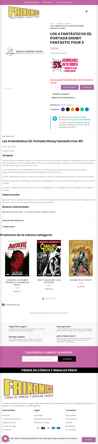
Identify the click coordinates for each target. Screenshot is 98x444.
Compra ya (86, 87)
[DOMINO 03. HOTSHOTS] (81, 258)
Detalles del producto (13, 220)
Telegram (87, 109)
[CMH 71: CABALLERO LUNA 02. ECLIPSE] (49, 258)
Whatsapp (82, 109)
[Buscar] (81, 12)
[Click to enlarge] (6, 76)
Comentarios (8, 227)
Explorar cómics (49, 212)
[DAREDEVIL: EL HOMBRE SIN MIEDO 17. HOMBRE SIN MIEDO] (17, 258)
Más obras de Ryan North (12, 212)
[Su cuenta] (90, 12)
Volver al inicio (91, 26)
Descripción (8, 136)
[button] (31, 2)
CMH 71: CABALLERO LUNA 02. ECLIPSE (49, 281)
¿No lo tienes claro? (66, 336)
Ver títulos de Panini (32, 212)
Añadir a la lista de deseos (63, 97)
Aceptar (89, 440)
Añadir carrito (69, 87)
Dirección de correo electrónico (72, 109)
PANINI (17, 288)
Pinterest (77, 109)
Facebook (63, 109)
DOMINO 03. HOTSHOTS (81, 280)
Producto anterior (88, 26)
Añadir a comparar (61, 94)
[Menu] (3, 12)
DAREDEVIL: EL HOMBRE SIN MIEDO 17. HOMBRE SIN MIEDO (17, 282)
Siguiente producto (94, 26)
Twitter (68, 109)
